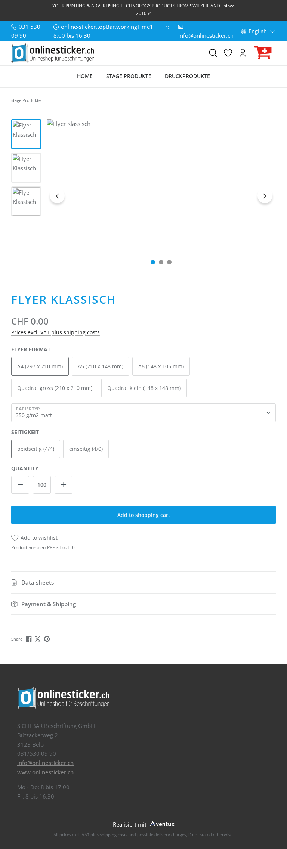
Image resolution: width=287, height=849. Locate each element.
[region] (143, 195)
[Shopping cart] (263, 52)
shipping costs (113, 834)
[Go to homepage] (52, 53)
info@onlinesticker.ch (45, 762)
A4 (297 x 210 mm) (40, 366)
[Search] (213, 53)
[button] (143, 582)
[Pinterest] (47, 638)
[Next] (264, 195)
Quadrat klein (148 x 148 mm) (144, 387)
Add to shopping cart (143, 514)
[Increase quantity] (63, 485)
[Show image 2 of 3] (161, 262)
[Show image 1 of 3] (153, 262)
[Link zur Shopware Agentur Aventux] (161, 823)
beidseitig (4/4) (35, 448)
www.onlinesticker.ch (45, 772)
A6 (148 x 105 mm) (161, 366)
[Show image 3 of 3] (169, 262)
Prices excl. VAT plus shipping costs (55, 332)
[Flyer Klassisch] (161, 195)
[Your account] (242, 53)
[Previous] (57, 195)
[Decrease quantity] (20, 485)
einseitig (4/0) (86, 448)
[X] (38, 638)
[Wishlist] (227, 53)
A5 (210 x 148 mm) (100, 366)
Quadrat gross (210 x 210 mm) (54, 387)
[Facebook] (29, 638)
